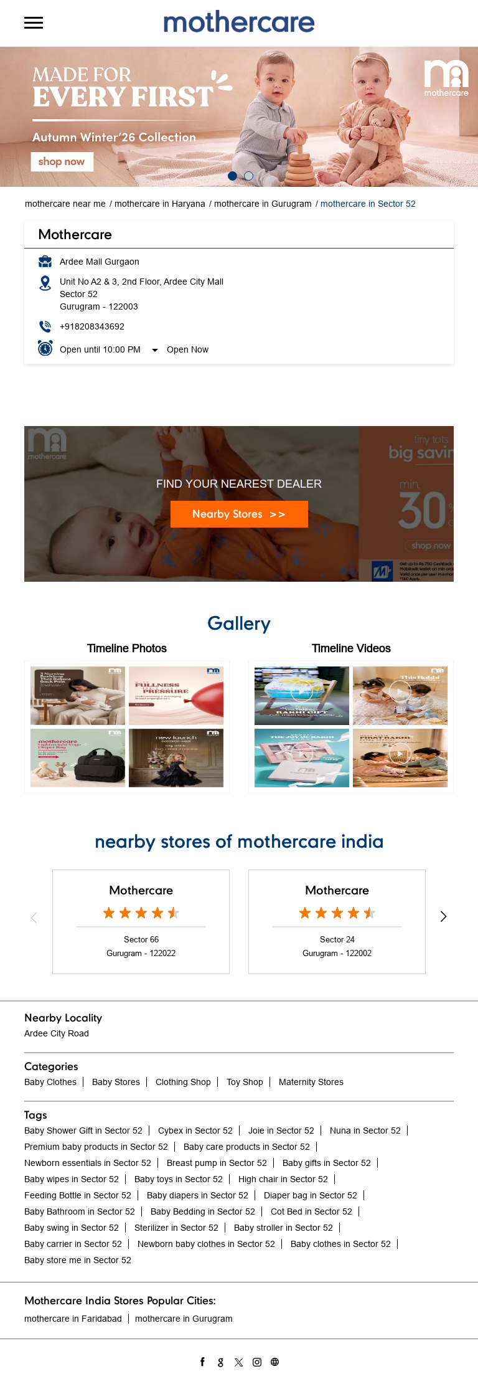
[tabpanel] (239, 117)
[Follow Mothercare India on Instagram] (257, 1360)
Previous (34, 917)
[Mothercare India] (239, 20)
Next (444, 917)
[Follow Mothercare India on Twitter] (239, 1360)
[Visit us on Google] (221, 1360)
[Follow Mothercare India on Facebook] (203, 1360)
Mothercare (141, 890)
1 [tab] (231, 174)
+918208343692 (92, 326)
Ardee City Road (56, 1033)
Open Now (188, 349)
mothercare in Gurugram (184, 1319)
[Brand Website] (275, 1360)
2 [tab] (247, 174)
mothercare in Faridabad (73, 1319)
